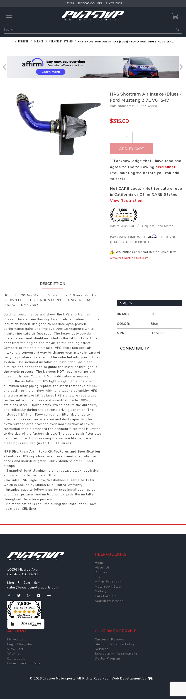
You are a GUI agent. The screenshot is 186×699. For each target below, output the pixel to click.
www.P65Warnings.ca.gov (129, 258)
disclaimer (165, 167)
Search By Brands (109, 601)
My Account (16, 639)
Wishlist (13, 654)
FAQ (98, 577)
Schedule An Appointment (116, 654)
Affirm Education (108, 582)
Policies (101, 572)
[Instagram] (30, 597)
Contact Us (16, 658)
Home (99, 563)
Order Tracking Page (24, 663)
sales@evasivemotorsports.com (32, 587)
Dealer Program (107, 658)
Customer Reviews (110, 639)
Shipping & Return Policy (115, 644)
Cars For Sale (106, 596)
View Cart (15, 649)
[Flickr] (50, 597)
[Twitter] (20, 597)
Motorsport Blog (108, 586)
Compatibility (134, 348)
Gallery (101, 591)
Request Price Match (157, 226)
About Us (102, 567)
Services (101, 649)
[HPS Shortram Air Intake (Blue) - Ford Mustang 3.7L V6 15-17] (55, 124)
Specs (126, 303)
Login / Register (20, 644)
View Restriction (126, 200)
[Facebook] (10, 597)
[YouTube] (40, 597)
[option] (93, 67)
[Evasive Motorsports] (93, 16)
